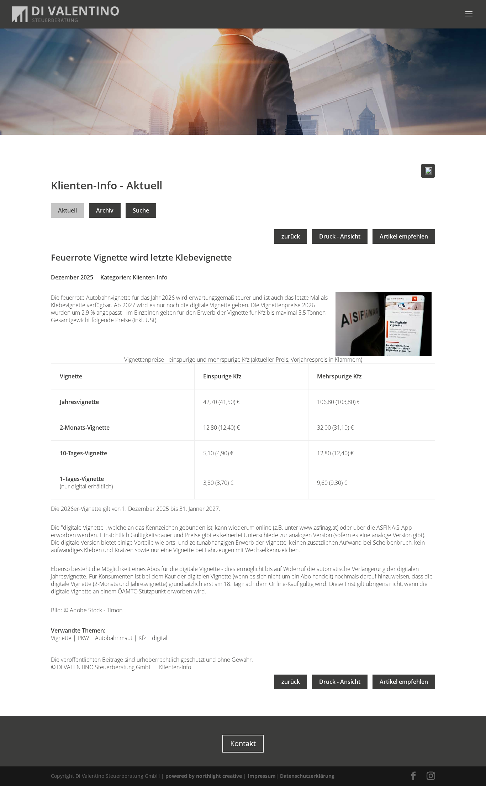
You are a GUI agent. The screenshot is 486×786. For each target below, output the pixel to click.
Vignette (61, 638)
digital (159, 638)
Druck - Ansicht (339, 236)
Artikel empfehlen (404, 236)
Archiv (104, 210)
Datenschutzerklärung (307, 775)
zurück (290, 236)
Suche (141, 210)
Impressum (262, 775)
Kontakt (243, 743)
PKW (83, 638)
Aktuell (67, 210)
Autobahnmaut (113, 638)
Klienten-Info (150, 277)
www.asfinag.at (318, 527)
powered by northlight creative (203, 775)
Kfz (142, 638)
